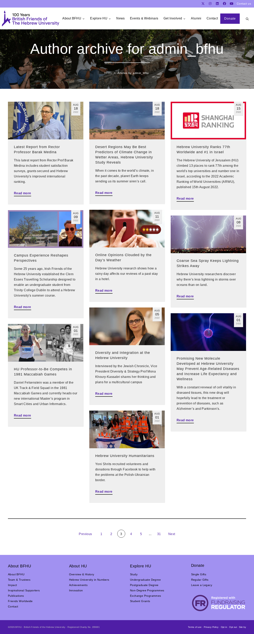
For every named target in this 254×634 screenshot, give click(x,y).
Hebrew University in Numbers (89, 579)
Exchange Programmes (145, 595)
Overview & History (81, 574)
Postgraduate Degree (144, 585)
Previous (85, 534)
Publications (16, 595)
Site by (242, 627)
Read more (22, 193)
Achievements (78, 585)
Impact (12, 585)
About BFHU (16, 574)
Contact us (244, 3)
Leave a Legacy (201, 585)
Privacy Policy (211, 627)
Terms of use (195, 627)
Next (172, 534)
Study (134, 574)
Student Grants (140, 601)
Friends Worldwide (20, 601)
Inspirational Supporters (24, 590)
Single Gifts (198, 574)
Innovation (76, 590)
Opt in (224, 627)
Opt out (233, 627)
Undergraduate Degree (145, 579)
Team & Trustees (19, 579)
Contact (13, 606)
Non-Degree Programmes (147, 590)
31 (159, 534)
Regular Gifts (200, 579)
